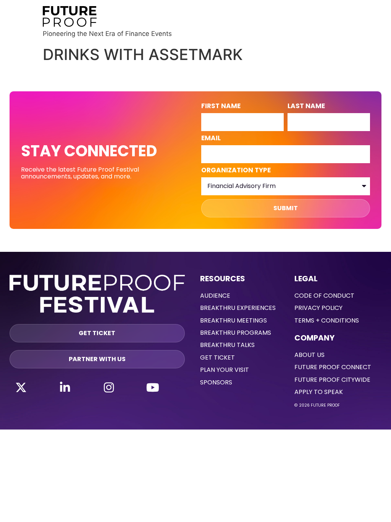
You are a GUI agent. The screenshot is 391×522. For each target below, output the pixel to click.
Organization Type (236, 171)
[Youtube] (152, 387)
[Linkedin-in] (64, 387)
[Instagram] (108, 387)
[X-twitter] (21, 387)
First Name (221, 106)
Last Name (306, 106)
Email (211, 139)
